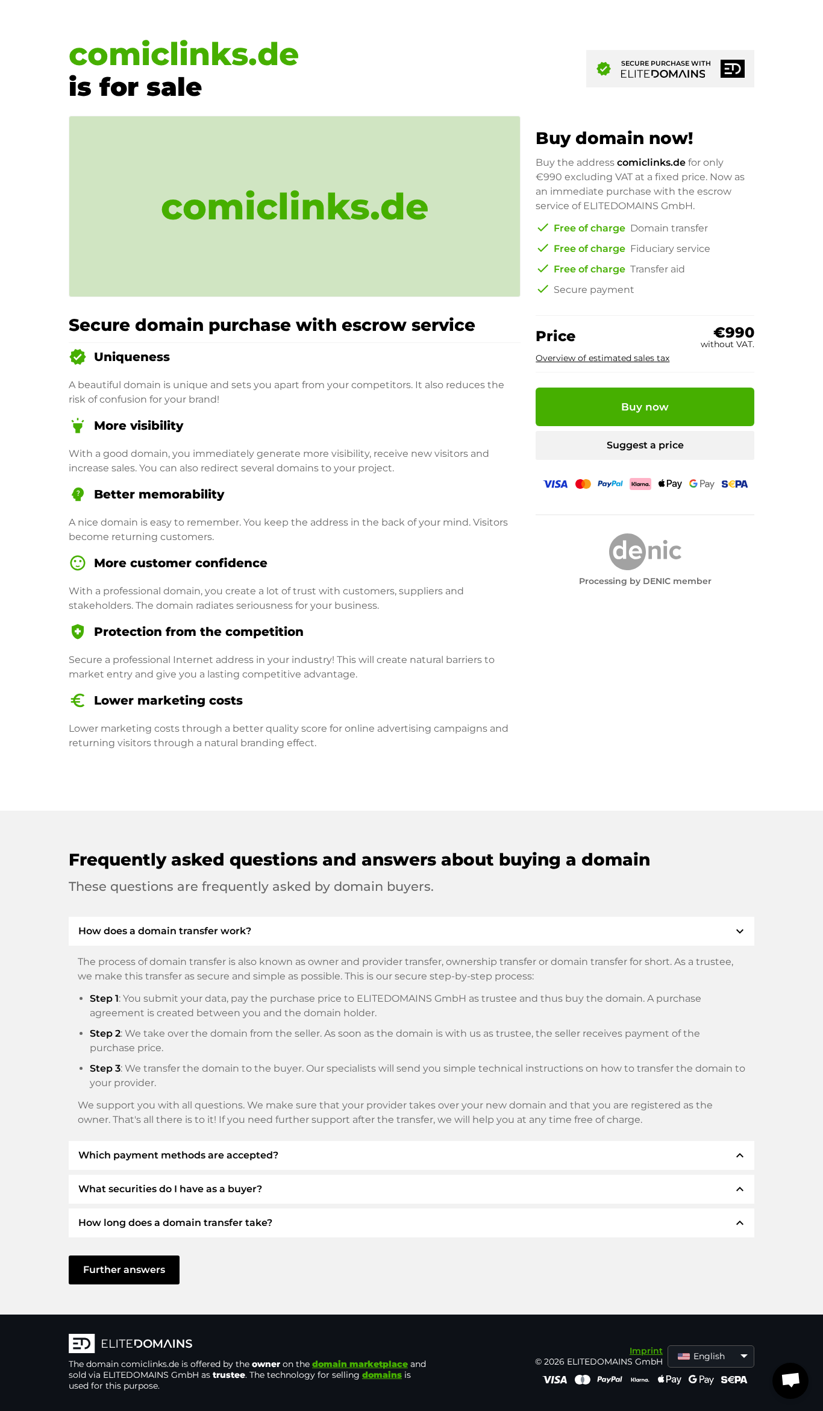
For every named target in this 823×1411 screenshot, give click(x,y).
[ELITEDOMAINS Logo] (249, 1345)
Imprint (646, 1350)
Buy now (645, 407)
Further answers (124, 1269)
